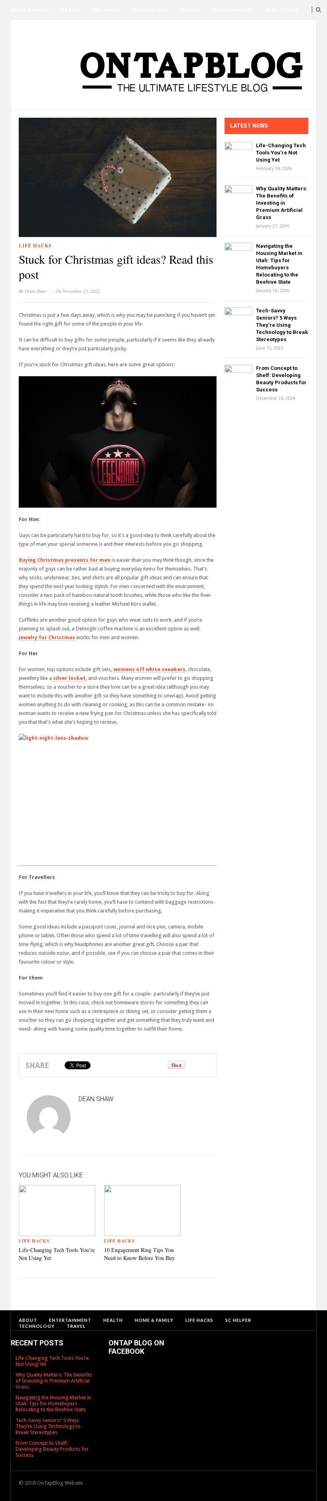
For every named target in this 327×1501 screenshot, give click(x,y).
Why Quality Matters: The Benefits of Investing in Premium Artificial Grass (281, 203)
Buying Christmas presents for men (64, 560)
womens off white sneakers (149, 669)
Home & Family (30, 9)
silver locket (69, 678)
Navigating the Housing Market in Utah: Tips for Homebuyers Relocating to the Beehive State (53, 1403)
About (20, 29)
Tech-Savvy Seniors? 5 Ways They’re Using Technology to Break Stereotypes (282, 325)
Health (190, 9)
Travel (71, 9)
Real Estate (282, 9)
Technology (150, 9)
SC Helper (54, 29)
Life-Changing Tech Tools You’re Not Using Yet (281, 152)
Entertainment (233, 9)
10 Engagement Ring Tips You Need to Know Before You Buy (139, 1254)
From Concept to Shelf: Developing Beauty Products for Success (52, 1449)
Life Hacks (106, 9)
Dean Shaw (36, 291)
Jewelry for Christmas (47, 637)
